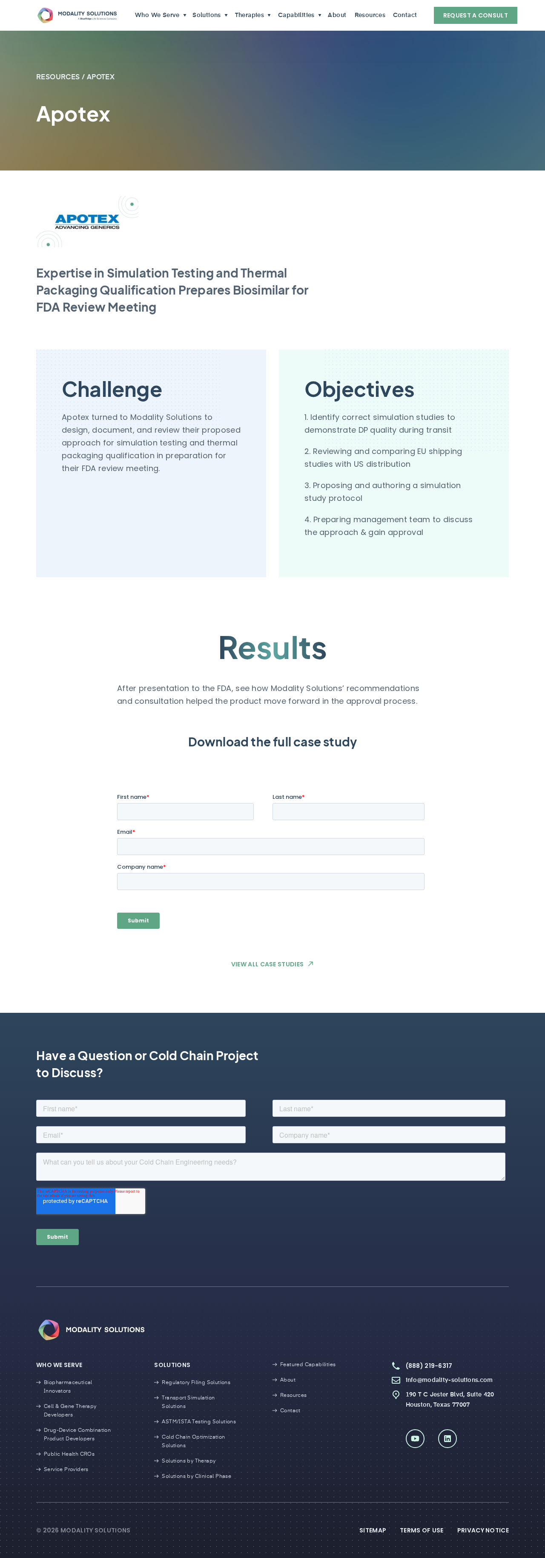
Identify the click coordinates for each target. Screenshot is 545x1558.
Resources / (61, 77)
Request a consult (475, 15)
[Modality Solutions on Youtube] (415, 1438)
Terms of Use (422, 1530)
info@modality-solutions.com (449, 1380)
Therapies (249, 15)
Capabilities (296, 15)
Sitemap (372, 1530)
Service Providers (66, 1469)
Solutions (206, 15)
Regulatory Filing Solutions (196, 1382)
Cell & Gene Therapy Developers (70, 1411)
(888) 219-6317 (429, 1365)
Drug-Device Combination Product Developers (77, 1435)
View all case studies (267, 964)
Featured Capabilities (308, 1364)
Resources (369, 15)
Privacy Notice (483, 1530)
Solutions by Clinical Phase (196, 1476)
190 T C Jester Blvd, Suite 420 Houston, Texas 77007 (450, 1400)
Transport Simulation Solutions (188, 1402)
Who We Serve (157, 15)
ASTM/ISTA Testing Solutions (199, 1422)
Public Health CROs (69, 1454)
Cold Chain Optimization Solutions (193, 1441)
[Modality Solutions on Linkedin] (447, 1438)
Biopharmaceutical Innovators (68, 1387)
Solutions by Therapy (188, 1461)
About (336, 15)
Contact (404, 15)
